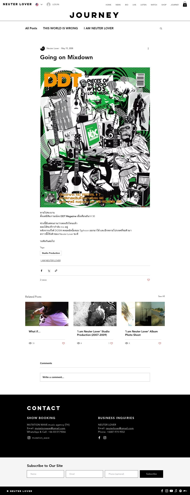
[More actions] (148, 48)
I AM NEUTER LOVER (99, 28)
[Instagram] (167, 491)
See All (161, 296)
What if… (35, 331)
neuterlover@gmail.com (120, 428)
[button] (185, 4)
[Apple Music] (176, 491)
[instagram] (29, 438)
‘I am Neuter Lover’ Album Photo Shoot (141, 333)
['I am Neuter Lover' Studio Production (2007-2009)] (95, 314)
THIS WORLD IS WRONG (60, 28)
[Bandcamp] (185, 491)
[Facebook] (162, 491)
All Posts (31, 28)
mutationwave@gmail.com (50, 428)
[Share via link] (56, 270)
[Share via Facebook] (41, 270)
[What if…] (46, 314)
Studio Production (51, 253)
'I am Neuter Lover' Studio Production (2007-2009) (93, 333)
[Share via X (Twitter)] (48, 270)
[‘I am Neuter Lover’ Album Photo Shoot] (143, 314)
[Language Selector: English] (38, 4)
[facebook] (99, 438)
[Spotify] (180, 491)
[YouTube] (171, 491)
